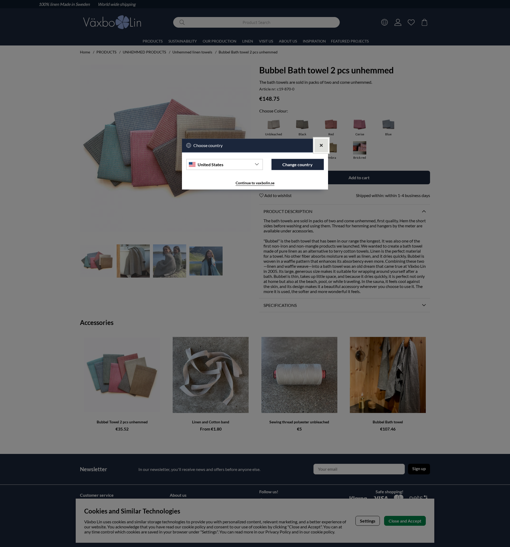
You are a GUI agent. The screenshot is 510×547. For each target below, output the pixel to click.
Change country (297, 164)
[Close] (321, 145)
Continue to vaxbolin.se (255, 183)
